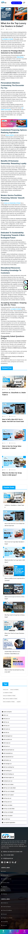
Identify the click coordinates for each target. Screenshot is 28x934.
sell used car (7, 729)
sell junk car (7, 746)
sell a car (6, 715)
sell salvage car (7, 763)
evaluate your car (8, 781)
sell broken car (7, 760)
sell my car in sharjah (9, 791)
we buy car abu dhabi (9, 808)
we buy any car (7, 798)
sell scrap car (7, 742)
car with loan (7, 819)
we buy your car (8, 801)
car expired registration (9, 822)
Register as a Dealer (16, 2)
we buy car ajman (8, 815)
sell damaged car (8, 736)
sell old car (6, 732)
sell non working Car (9, 767)
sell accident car (8, 739)
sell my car (6, 722)
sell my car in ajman (9, 794)
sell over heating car (9, 774)
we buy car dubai (8, 805)
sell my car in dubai (8, 784)
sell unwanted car (8, 753)
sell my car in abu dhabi (10, 787)
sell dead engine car (9, 777)
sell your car (7, 718)
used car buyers (8, 711)
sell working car (7, 770)
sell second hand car (9, 749)
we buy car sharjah (8, 812)
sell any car (6, 725)
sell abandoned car (8, 756)
